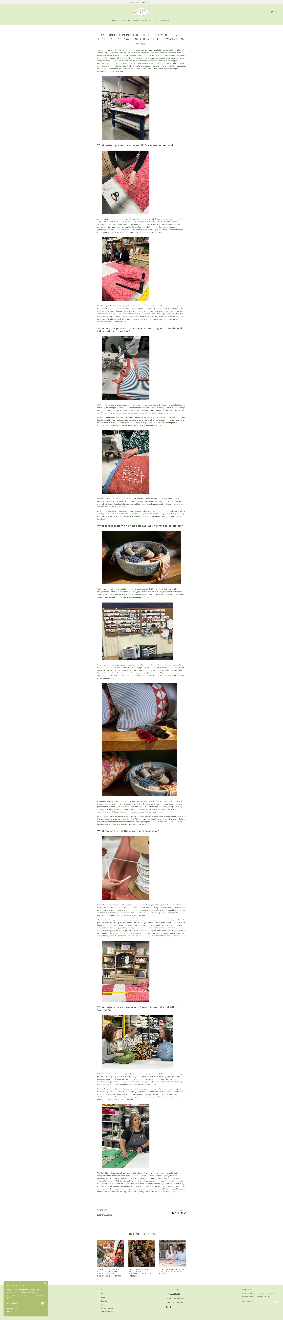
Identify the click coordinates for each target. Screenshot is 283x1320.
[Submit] (42, 1303)
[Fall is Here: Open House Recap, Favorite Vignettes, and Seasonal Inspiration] (141, 1253)
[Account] (272, 12)
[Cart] (276, 12)
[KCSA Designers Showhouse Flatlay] (110, 1253)
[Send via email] (182, 1213)
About (103, 1294)
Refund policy (107, 1312)
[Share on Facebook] (173, 1213)
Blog (103, 1297)
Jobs (103, 1305)
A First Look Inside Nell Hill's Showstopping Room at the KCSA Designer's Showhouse (110, 1273)
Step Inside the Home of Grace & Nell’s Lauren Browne (171, 1272)
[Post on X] (175, 1213)
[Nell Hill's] (141, 12)
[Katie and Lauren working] (172, 1253)
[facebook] (8, 1311)
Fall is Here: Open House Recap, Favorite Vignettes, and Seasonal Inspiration (141, 1273)
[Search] (6, 12)
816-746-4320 (175, 1294)
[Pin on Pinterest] (178, 1213)
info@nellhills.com (178, 1298)
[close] (45, 1283)
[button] (185, 1213)
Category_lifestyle (104, 1215)
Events (104, 1301)
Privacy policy (107, 1308)
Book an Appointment (174, 1302)
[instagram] (11, 1311)
